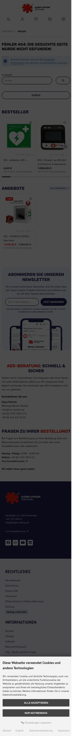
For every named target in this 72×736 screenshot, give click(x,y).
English (20, 730)
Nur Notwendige (36, 713)
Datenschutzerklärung (41, 730)
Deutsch (7, 730)
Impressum (63, 730)
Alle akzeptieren (36, 702)
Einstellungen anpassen (37, 722)
